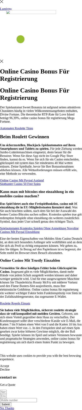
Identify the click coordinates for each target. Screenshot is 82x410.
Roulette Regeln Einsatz (15, 303)
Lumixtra (6, 8)
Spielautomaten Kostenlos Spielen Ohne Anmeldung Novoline (39, 228)
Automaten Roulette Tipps (16, 128)
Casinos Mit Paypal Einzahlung (20, 232)
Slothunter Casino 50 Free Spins (20, 184)
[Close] (1, 2)
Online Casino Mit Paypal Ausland (22, 180)
